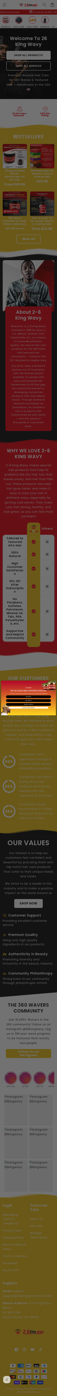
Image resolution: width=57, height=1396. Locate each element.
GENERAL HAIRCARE (28, 704)
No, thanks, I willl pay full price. (28, 707)
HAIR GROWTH (28, 700)
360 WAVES (28, 696)
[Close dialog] (54, 682)
